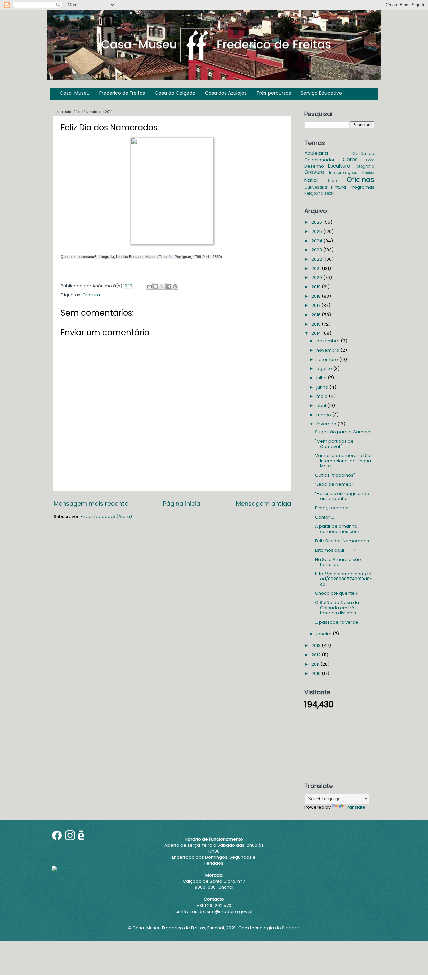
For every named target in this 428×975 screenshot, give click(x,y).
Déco (370, 160)
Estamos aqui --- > (335, 550)
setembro (327, 359)
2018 (316, 296)
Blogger (290, 928)
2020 (317, 277)
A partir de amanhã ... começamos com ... (339, 528)
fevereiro (326, 424)
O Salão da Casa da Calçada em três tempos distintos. (337, 607)
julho (322, 378)
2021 (316, 268)
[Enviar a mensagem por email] (149, 286)
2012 (316, 655)
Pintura (338, 187)
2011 (315, 664)
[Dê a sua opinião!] (155, 286)
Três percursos (273, 93)
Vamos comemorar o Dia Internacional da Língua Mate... (343, 460)
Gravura (91, 295)
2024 (317, 241)
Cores (350, 159)
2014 (316, 333)
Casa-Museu (75, 93)
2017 (316, 305)
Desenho (314, 166)
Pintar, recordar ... (334, 508)
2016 (316, 315)
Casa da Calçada (175, 93)
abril (321, 405)
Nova (332, 181)
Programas (362, 187)
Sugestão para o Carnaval (344, 432)
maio (322, 396)
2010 (316, 673)
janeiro (324, 634)
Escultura (339, 165)
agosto (324, 368)
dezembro (328, 341)
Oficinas (360, 180)
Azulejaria (316, 153)
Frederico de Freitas (122, 93)
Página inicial (182, 503)
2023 (317, 250)
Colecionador (319, 160)
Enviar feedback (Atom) (106, 516)
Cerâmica (363, 153)
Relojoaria (313, 193)
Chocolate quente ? (336, 593)
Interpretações (343, 172)
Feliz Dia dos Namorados (342, 541)
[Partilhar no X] (162, 286)
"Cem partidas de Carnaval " (334, 443)
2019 (316, 287)
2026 (317, 222)
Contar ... (324, 517)
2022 (317, 259)
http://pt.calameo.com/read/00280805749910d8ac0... (344, 579)
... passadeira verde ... (338, 622)
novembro (328, 350)
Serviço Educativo (321, 93)
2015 (316, 324)
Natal (311, 180)
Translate (355, 807)
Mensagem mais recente (91, 503)
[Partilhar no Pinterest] (175, 286)
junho (322, 387)
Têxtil (329, 193)
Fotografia (364, 166)
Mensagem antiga (263, 503)
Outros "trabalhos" (335, 475)
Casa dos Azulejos (226, 93)
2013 (316, 645)
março (324, 415)
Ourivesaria (315, 187)
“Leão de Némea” (334, 484)
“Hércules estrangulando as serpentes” (342, 496)
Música (368, 172)
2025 (317, 231)
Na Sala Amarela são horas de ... (338, 562)
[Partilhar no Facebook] (168, 286)
